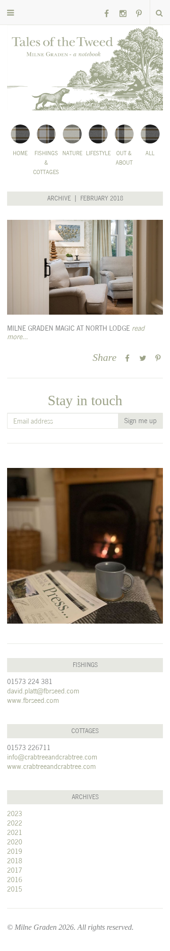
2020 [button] (14, 842)
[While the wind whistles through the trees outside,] (85, 546)
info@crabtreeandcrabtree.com (52, 757)
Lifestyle (98, 153)
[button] (10, 12)
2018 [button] (14, 861)
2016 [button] (14, 880)
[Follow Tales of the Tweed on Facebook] (107, 13)
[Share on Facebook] (127, 358)
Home (20, 153)
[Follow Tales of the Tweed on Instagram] (123, 13)
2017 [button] (14, 870)
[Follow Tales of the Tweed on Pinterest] (139, 13)
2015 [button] (14, 889)
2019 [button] (14, 851)
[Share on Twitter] (143, 358)
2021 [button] (14, 832)
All (149, 153)
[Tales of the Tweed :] (85, 67)
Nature (72, 153)
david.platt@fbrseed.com (43, 691)
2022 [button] (14, 823)
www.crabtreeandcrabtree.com (51, 766)
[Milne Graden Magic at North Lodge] (85, 267)
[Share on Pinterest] (158, 358)
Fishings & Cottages (46, 162)
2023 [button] (14, 813)
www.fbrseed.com (33, 700)
